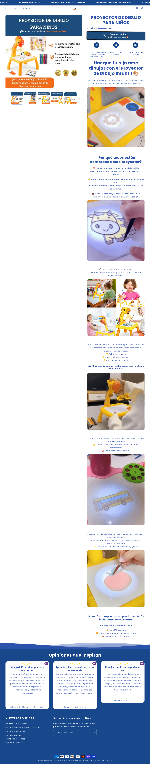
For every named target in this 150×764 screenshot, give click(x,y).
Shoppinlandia (48, 761)
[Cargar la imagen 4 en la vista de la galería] (57, 98)
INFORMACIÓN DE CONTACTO (17, 723)
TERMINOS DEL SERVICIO (15, 739)
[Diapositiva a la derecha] (79, 98)
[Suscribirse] (94, 732)
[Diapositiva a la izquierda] (7, 98)
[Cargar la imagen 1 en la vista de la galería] (17, 98)
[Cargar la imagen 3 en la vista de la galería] (44, 98)
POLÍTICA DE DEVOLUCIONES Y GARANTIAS (22, 727)
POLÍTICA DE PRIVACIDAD (15, 731)
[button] (137, 8)
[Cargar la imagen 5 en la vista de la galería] (70, 98)
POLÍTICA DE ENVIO (13, 735)
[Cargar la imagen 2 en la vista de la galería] (30, 98)
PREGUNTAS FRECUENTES (15, 743)
